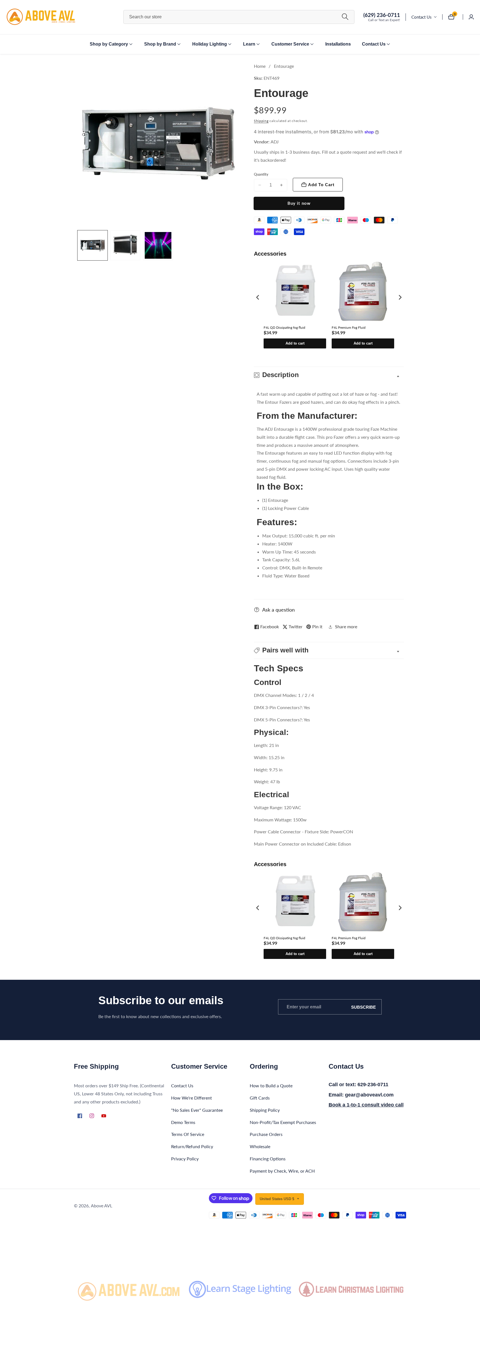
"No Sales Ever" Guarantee (197, 1109)
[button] (109, 44)
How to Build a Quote (271, 1085)
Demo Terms (183, 1122)
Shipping (261, 121)
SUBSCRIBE (363, 1007)
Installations (338, 44)
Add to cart (295, 343)
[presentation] (258, 297)
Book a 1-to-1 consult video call (366, 1105)
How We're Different (191, 1097)
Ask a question (278, 610)
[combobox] (238, 17)
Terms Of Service (187, 1134)
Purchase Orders (266, 1134)
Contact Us (421, 16)
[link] (129, 1289)
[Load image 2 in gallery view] (125, 245)
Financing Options (268, 1158)
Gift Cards (260, 1097)
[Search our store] (345, 17)
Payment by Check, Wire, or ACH (282, 1170)
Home (260, 66)
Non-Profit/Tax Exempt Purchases (283, 1122)
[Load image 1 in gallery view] (93, 245)
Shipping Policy (265, 1109)
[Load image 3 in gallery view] (158, 245)
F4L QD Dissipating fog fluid (284, 327)
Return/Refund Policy (192, 1146)
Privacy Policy (185, 1158)
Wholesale (260, 1146)
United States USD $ (277, 1199)
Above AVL (101, 1205)
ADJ (275, 141)
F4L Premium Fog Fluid (349, 327)
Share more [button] (346, 626)
